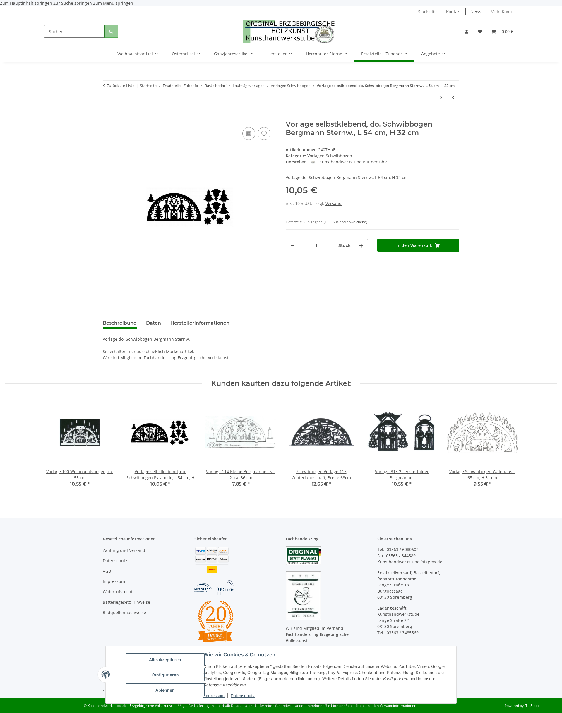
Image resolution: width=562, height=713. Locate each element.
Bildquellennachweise (124, 612)
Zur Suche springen (73, 3)
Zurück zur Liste (120, 85)
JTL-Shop (532, 705)
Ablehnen (165, 690)
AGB (107, 571)
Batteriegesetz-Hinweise (126, 602)
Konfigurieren (165, 674)
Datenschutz (243, 695)
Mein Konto (502, 11)
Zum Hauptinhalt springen (26, 3)
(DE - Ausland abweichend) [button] (345, 221)
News (475, 11)
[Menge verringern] (292, 245)
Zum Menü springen (113, 3)
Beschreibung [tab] (120, 323)
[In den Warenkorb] (107, 117)
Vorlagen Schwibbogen (329, 155)
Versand (333, 203)
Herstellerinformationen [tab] (199, 323)
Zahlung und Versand (124, 550)
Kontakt (453, 11)
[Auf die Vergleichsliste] (248, 133)
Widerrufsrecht (118, 591)
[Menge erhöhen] (361, 245)
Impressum (214, 695)
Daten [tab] (153, 323)
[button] (466, 31)
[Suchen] (111, 31)
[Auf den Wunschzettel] (264, 133)
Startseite (427, 11)
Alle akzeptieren (165, 659)
